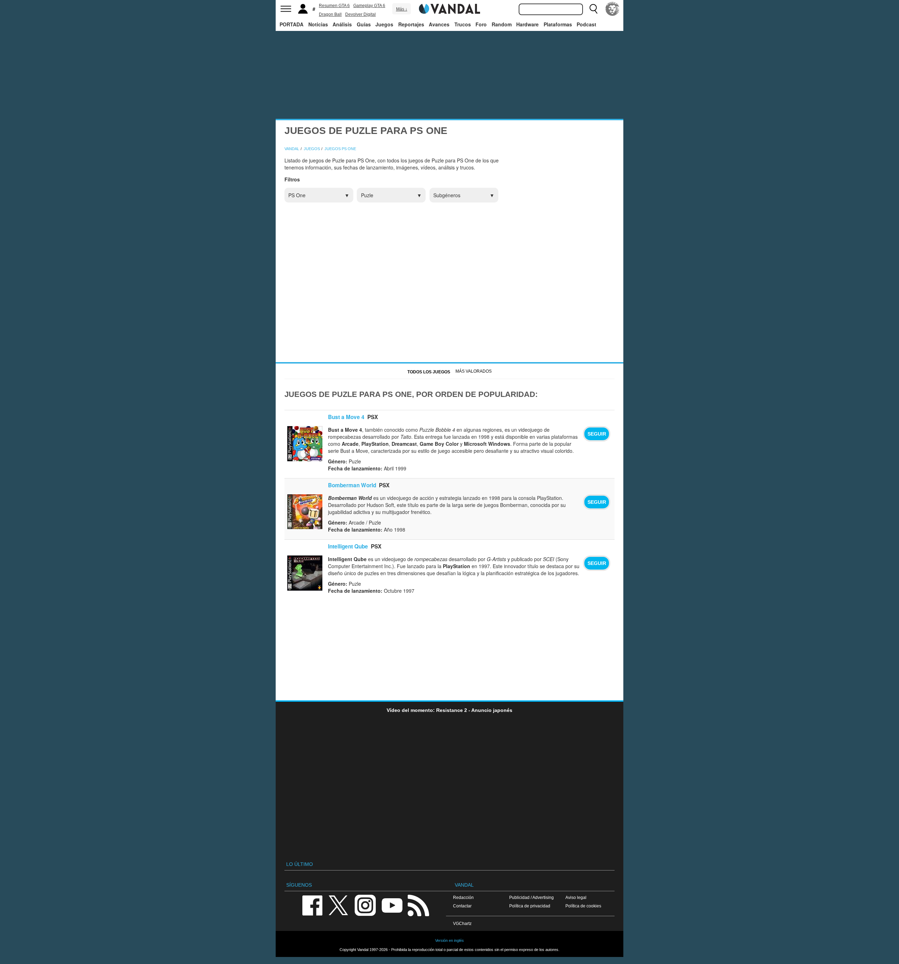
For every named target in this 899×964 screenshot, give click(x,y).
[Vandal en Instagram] (365, 904)
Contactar (462, 906)
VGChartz (462, 923)
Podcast (586, 24)
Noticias (318, 24)
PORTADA (291, 24)
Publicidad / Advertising (531, 897)
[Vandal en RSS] (418, 904)
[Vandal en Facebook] (312, 904)
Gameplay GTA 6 (369, 5)
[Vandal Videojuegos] (449, 8)
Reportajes (411, 24)
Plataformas (558, 24)
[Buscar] (593, 9)
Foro (481, 24)
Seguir (597, 434)
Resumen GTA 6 (334, 5)
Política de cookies (583, 906)
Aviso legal (575, 897)
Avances (439, 24)
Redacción (463, 897)
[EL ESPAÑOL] (612, 9)
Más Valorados (473, 371)
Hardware (527, 24)
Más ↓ (401, 9)
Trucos (462, 24)
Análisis (342, 24)
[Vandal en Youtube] (392, 904)
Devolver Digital (360, 14)
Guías (364, 24)
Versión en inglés (449, 940)
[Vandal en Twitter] (338, 904)
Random (502, 24)
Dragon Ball (330, 14)
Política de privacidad (529, 906)
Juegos (384, 24)
